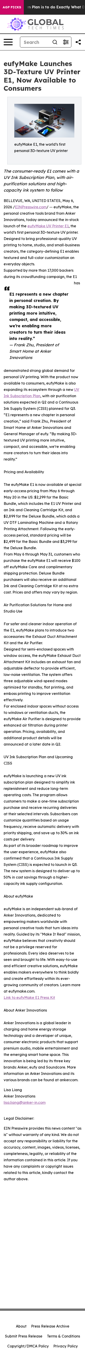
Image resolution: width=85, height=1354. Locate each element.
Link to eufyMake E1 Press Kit (29, 997)
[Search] (54, 42)
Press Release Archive (50, 1326)
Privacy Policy (65, 1346)
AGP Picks (12, 7)
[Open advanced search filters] (65, 42)
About (21, 1326)
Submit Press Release (23, 1336)
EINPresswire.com (30, 207)
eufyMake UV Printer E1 (48, 226)
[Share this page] (78, 42)
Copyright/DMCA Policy (28, 1346)
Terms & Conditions (63, 1336)
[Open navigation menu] (8, 42)
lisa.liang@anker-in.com (25, 1102)
